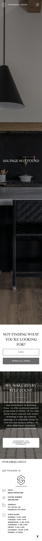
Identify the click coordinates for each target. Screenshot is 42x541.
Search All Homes (21, 361)
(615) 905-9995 (13, 500)
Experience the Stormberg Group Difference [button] (21, 442)
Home (21, 352)
